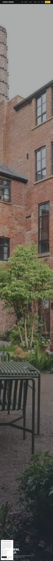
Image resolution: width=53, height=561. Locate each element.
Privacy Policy (3, 548)
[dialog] (7, 550)
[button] (26, 2)
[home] (8, 2)
